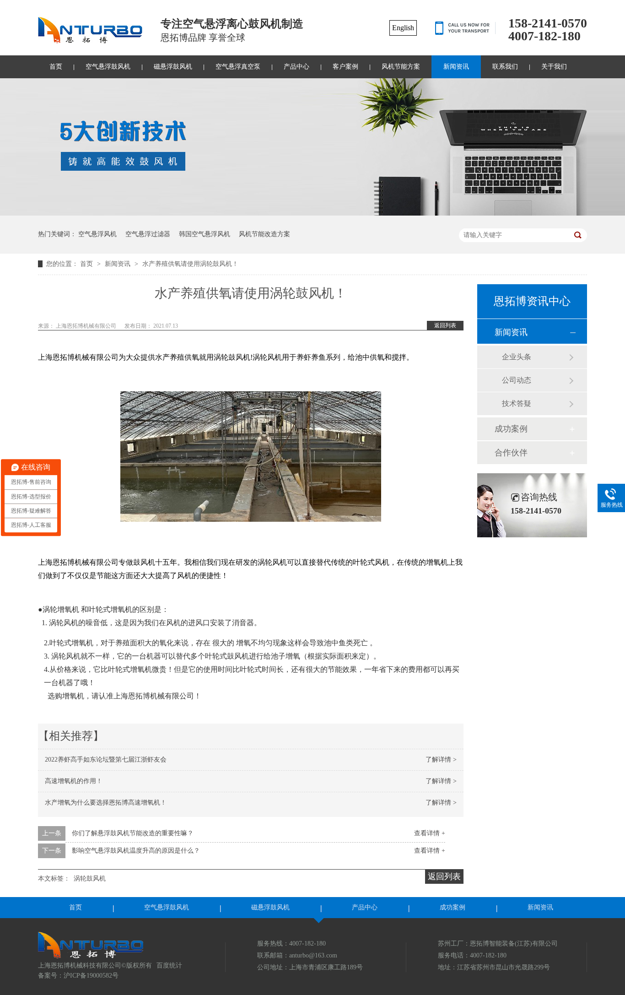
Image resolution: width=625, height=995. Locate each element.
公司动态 (516, 380)
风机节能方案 (401, 66)
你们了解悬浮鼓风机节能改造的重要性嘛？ (133, 833)
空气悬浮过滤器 (147, 234)
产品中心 (296, 66)
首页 (55, 66)
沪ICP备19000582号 (91, 975)
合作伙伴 (511, 452)
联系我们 (505, 66)
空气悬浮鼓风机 (108, 66)
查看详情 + (429, 833)
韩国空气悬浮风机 (204, 234)
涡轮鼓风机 (90, 878)
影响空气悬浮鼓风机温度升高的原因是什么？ (136, 850)
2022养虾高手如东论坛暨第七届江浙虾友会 (106, 759)
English (403, 28)
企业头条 (516, 357)
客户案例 (345, 66)
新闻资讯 (456, 66)
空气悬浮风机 (97, 234)
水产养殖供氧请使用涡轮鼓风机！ (190, 263)
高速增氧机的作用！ (73, 781)
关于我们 (554, 66)
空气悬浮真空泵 (238, 66)
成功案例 (511, 428)
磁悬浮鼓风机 (173, 66)
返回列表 (445, 325)
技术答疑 (516, 403)
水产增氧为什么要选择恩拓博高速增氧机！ (106, 802)
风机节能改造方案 (264, 234)
